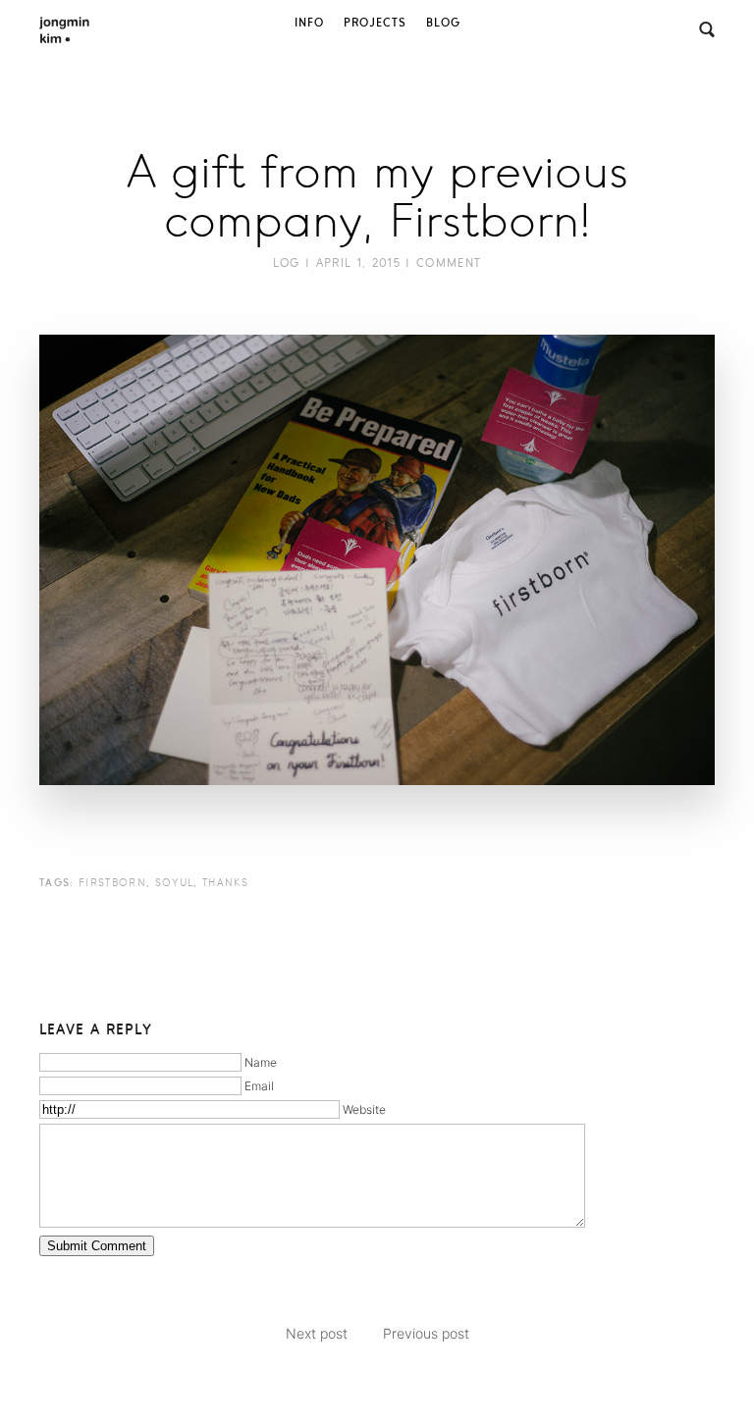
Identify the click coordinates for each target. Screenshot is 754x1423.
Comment (448, 263)
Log (286, 263)
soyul (174, 882)
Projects (375, 22)
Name (260, 1062)
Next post (317, 1333)
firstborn (112, 882)
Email (259, 1086)
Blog (443, 22)
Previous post (426, 1333)
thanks (225, 882)
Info (309, 22)
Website (364, 1109)
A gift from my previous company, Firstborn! (377, 196)
